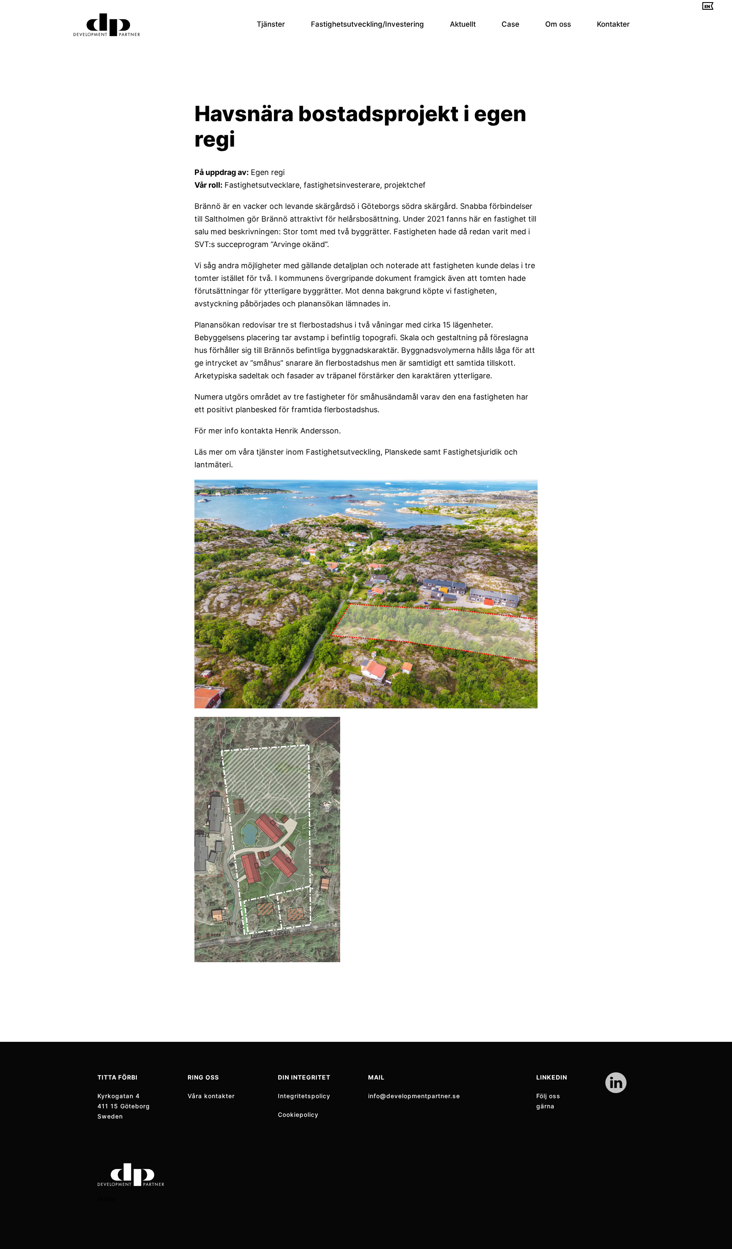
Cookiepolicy (298, 1114)
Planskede (403, 451)
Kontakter (613, 24)
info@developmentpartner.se (414, 1095)
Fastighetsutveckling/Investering (367, 24)
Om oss (558, 24)
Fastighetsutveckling (343, 451)
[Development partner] (106, 24)
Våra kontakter (211, 1095)
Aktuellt (463, 24)
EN (707, 6)
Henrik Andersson (307, 430)
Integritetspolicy (304, 1095)
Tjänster (271, 24)
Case (510, 24)
